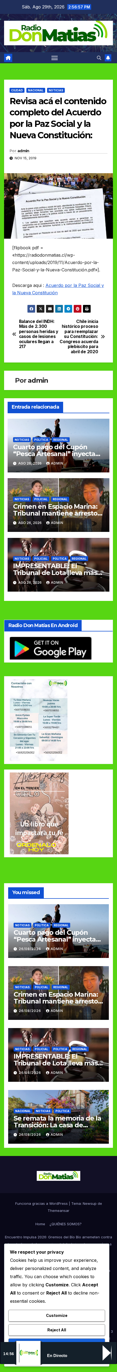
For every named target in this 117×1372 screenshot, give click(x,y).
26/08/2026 (30, 949)
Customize (56, 1315)
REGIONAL (60, 439)
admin (23, 150)
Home (40, 1224)
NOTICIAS (56, 90)
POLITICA (41, 439)
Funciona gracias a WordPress (42, 1203)
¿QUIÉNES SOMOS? (66, 1224)
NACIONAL (36, 90)
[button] (99, 58)
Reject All (56, 1330)
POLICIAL (41, 499)
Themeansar (58, 1210)
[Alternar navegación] (55, 58)
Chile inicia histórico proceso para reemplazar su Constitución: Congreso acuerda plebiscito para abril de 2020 (79, 336)
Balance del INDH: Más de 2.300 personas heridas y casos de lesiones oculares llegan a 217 (38, 334)
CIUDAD (17, 90)
